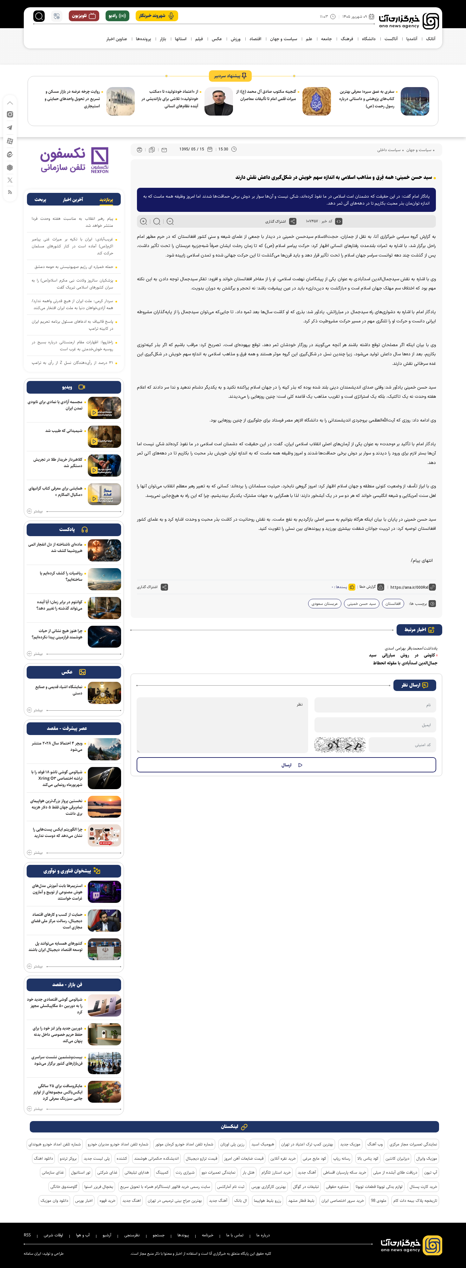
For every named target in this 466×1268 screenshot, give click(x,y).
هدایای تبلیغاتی (137, 1172)
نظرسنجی (132, 1235)
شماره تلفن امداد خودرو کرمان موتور (184, 1144)
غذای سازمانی (53, 1172)
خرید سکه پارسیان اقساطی (344, 1172)
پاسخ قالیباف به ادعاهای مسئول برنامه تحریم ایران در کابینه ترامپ (72, 325)
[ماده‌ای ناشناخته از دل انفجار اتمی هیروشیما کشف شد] (104, 550)
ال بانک (240, 1200)
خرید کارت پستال (423, 1186)
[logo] (409, 21)
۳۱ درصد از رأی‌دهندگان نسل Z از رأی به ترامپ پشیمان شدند (72, 366)
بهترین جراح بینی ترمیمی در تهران (175, 1200)
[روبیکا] (10, 167)
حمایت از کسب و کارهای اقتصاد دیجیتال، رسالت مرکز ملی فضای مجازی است (56, 920)
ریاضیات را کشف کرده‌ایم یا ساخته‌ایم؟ (61, 576)
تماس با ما (234, 1235)
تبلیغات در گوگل (306, 1186)
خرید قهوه (107, 1200)
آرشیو (107, 1235)
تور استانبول (80, 1172)
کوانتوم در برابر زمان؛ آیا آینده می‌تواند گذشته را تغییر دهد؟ (59, 605)
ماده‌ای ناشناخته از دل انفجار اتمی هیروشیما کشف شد (55, 547)
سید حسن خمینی (361, 603)
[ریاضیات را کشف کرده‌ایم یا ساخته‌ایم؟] (104, 579)
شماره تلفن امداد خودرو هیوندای (55, 1144)
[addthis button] (292, 221)
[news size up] (143, 221)
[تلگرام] (10, 127)
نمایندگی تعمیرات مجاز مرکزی (413, 1144)
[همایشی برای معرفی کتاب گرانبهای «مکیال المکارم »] (104, 494)
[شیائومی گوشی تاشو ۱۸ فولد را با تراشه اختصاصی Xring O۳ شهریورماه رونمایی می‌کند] (104, 778)
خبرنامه (207, 1235)
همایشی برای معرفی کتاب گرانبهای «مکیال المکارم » (55, 491)
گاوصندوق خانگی (63, 1186)
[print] (139, 150)
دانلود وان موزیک (54, 1200)
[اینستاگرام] (10, 113)
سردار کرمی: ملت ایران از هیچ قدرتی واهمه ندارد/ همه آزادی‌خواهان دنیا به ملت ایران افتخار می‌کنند (72, 304)
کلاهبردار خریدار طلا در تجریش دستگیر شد (57, 462)
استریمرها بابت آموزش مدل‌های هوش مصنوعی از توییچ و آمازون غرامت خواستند (57, 892)
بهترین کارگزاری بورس (268, 1186)
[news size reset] (157, 221)
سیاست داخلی (389, 150)
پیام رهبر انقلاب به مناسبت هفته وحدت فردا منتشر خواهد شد (72, 222)
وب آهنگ (375, 1144)
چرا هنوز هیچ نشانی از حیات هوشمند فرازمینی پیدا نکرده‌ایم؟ (57, 634)
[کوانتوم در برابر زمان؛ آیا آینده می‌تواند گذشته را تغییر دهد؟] (104, 608)
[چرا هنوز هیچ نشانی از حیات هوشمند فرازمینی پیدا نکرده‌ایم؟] (104, 637)
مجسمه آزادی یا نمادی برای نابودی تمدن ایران (55, 405)
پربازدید (106, 199)
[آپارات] (10, 140)
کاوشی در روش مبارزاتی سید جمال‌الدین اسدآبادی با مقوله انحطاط (403, 659)
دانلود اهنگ (43, 1158)
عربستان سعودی (325, 603)
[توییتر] (10, 179)
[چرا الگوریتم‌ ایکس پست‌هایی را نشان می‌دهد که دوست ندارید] (104, 835)
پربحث (40, 199)
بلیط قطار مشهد (301, 1200)
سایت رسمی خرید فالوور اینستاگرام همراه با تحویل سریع (165, 1186)
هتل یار (249, 1172)
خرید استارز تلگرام (276, 1172)
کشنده (122, 1158)
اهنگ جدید (131, 1200)
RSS (27, 1235)
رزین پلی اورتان (232, 1144)
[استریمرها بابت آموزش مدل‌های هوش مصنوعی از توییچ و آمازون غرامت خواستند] (104, 892)
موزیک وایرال (426, 1158)
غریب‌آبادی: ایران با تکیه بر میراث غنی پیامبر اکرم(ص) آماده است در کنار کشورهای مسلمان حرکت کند (72, 246)
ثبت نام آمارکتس (230, 1186)
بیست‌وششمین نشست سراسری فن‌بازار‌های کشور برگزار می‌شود (56, 1060)
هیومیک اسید (262, 1144)
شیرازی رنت (185, 1172)
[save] (152, 150)
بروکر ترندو (68, 1158)
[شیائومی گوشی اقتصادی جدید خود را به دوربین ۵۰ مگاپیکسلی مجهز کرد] (104, 1005)
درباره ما (263, 1235)
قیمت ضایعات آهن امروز (243, 1158)
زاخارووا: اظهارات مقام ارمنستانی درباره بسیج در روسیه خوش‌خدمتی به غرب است (72, 345)
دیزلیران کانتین (397, 1158)
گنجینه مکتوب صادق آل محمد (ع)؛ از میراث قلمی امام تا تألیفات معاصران (266, 95)
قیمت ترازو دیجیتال (201, 1158)
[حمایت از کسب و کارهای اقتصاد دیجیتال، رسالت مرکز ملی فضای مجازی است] (104, 921)
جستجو (159, 1235)
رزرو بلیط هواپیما (267, 1200)
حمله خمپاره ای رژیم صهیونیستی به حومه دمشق (74, 266)
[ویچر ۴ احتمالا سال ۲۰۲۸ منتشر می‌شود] (104, 749)
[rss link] (10, 191)
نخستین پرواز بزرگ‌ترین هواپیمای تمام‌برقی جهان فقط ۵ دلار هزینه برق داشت (56, 807)
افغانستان (393, 603)
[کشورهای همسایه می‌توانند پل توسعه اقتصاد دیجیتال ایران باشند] (104, 949)
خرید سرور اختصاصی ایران (342, 1200)
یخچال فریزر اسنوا (98, 1186)
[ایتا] (10, 154)
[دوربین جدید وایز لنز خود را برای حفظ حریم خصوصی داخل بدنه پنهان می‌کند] (104, 1034)
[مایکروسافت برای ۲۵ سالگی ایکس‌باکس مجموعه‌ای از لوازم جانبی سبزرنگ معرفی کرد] (104, 1092)
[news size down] (170, 221)
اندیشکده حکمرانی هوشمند (156, 1158)
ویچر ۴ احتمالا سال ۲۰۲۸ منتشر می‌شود (57, 746)
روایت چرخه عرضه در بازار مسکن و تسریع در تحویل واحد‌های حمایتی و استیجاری (72, 98)
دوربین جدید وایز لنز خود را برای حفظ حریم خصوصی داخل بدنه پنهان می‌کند (57, 1034)
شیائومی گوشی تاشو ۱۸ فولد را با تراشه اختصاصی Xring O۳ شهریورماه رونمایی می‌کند (56, 778)
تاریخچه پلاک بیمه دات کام (415, 1200)
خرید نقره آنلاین (283, 1158)
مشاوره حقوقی (337, 1186)
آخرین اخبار (73, 199)
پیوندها (183, 1235)
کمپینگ (162, 1172)
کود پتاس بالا (368, 1158)
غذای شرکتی (107, 1172)
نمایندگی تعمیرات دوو (219, 1172)
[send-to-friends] (164, 149)
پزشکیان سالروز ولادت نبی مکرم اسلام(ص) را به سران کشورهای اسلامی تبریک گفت (72, 283)
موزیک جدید (350, 1144)
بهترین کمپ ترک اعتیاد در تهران (307, 1144)
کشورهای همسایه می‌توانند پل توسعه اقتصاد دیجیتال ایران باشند (55, 946)
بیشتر (38, 511)
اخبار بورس (84, 1200)
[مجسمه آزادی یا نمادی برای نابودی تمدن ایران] (104, 408)
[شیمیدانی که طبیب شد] (104, 437)
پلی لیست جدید (97, 1158)
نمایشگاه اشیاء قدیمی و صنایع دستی (58, 690)
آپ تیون (430, 1172)
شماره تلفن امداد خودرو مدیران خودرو (118, 1144)
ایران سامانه (32, 1254)
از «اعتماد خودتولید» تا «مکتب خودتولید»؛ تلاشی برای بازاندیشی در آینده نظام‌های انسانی (169, 98)
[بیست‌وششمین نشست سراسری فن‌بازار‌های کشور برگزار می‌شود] (104, 1063)
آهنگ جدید (307, 1172)
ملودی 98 (378, 1200)
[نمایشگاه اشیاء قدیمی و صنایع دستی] (104, 693)
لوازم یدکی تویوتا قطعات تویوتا (379, 1186)
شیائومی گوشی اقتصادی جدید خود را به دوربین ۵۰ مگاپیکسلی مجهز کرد (54, 1005)
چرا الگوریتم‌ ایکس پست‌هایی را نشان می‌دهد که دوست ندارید (57, 832)
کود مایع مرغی (314, 1158)
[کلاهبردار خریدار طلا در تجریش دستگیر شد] (104, 465)
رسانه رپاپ (341, 1158)
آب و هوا (83, 1235)
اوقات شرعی (53, 1235)
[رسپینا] (74, 159)
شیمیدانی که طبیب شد (63, 431)
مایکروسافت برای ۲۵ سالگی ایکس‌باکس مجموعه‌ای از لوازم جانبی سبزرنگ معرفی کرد (58, 1092)
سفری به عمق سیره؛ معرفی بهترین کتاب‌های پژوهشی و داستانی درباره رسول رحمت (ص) (366, 98)
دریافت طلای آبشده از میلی (395, 1172)
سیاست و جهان (418, 150)
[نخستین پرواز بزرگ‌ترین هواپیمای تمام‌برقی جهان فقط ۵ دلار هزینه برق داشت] (104, 807)
